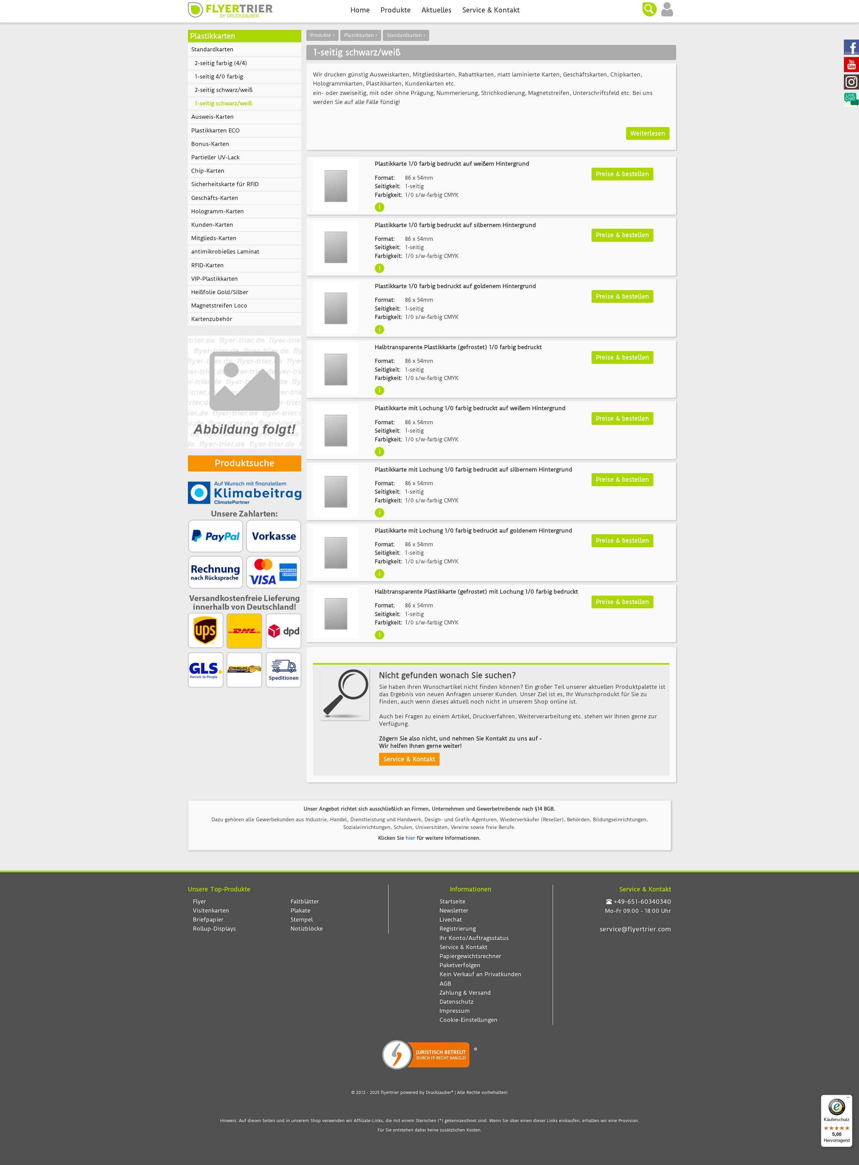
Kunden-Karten (212, 224)
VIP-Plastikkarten (214, 278)
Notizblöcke (307, 928)
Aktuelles (436, 10)
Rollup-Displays (214, 928)
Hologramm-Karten (217, 211)
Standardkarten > (406, 35)
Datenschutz (456, 1001)
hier (410, 838)
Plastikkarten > (360, 35)
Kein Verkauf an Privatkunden (480, 974)
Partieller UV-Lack (215, 157)
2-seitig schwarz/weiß (223, 90)
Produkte (396, 10)
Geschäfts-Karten (214, 198)
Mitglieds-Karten (214, 238)
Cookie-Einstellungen (469, 1019)
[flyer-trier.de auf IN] (851, 82)
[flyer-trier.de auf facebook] (851, 48)
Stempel (302, 919)
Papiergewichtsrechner (470, 956)
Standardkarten (212, 49)
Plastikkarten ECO (215, 130)
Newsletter (454, 910)
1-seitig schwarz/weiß (223, 103)
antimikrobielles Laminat (225, 251)
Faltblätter (305, 901)
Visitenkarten (211, 910)
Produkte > (322, 35)
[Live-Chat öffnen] (851, 100)
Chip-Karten (207, 170)
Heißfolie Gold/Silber (219, 292)
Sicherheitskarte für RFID (225, 184)
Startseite (452, 901)
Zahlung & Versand (465, 992)
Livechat (451, 919)
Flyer (199, 901)
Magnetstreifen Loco (219, 305)
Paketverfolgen (460, 965)
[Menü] (848, 1099)
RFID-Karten (207, 265)
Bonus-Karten (210, 144)
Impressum (455, 1010)
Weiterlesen (647, 133)
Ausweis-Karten (212, 116)
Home (360, 10)
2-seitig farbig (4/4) (221, 63)
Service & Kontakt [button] (409, 759)
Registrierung (458, 928)
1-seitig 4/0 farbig (219, 76)
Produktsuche (244, 463)
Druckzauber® (439, 1092)
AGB (445, 983)
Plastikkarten (212, 36)
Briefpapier (208, 919)
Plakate (300, 910)
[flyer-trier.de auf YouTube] (851, 65)
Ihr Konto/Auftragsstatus (474, 938)
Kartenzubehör (211, 319)
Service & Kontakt (491, 10)
